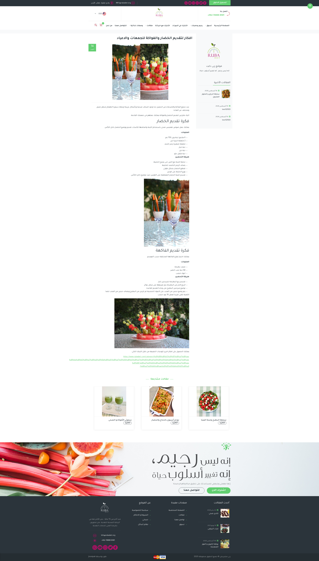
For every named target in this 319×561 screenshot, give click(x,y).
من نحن (109, 26)
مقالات (150, 26)
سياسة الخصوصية (140, 510)
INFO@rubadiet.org (123, 3)
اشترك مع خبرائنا (162, 26)
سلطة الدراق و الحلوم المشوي (210, 95)
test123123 (226, 109)
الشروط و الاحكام (141, 515)
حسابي (145, 520)
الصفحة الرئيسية (221, 26)
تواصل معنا (179, 520)
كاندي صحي (213, 514)
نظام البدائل (143, 525)
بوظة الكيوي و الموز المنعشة (210, 545)
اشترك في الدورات (180, 26)
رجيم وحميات (197, 26)
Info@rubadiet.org (108, 535)
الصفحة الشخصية (176, 510)
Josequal (91, 557)
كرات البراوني (213, 529)
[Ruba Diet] (159, 13)
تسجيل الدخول (220, 3)
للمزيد (125, 423)
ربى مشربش (225, 557)
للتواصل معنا (121, 26)
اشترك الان (219, 490)
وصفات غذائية (137, 26)
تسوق (209, 26)
